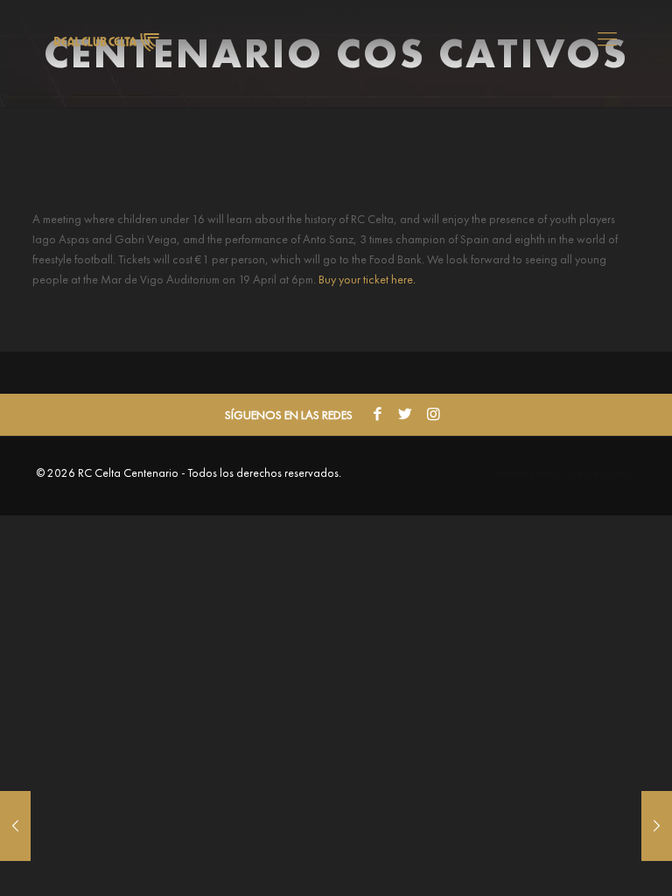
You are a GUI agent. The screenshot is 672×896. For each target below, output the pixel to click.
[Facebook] (377, 415)
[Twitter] (405, 415)
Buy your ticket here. (367, 279)
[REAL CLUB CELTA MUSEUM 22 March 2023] (15, 826)
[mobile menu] (607, 39)
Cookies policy (523, 473)
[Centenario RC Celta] (106, 39)
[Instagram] (433, 415)
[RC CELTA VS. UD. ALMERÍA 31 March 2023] (656, 826)
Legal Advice (603, 473)
